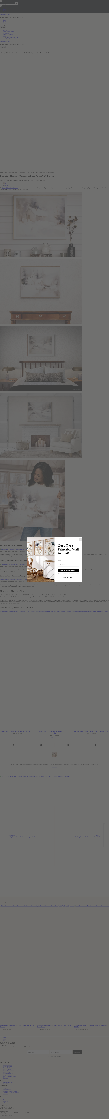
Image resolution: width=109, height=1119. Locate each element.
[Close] (80, 539)
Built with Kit (68, 577)
